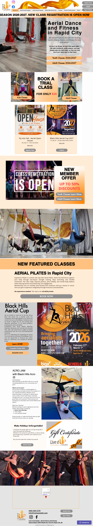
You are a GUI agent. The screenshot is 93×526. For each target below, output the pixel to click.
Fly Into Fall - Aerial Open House (30, 139)
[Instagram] (13, 2)
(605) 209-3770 (34, 511)
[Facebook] (13, 7)
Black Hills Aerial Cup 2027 (61, 138)
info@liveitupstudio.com (38, 513)
